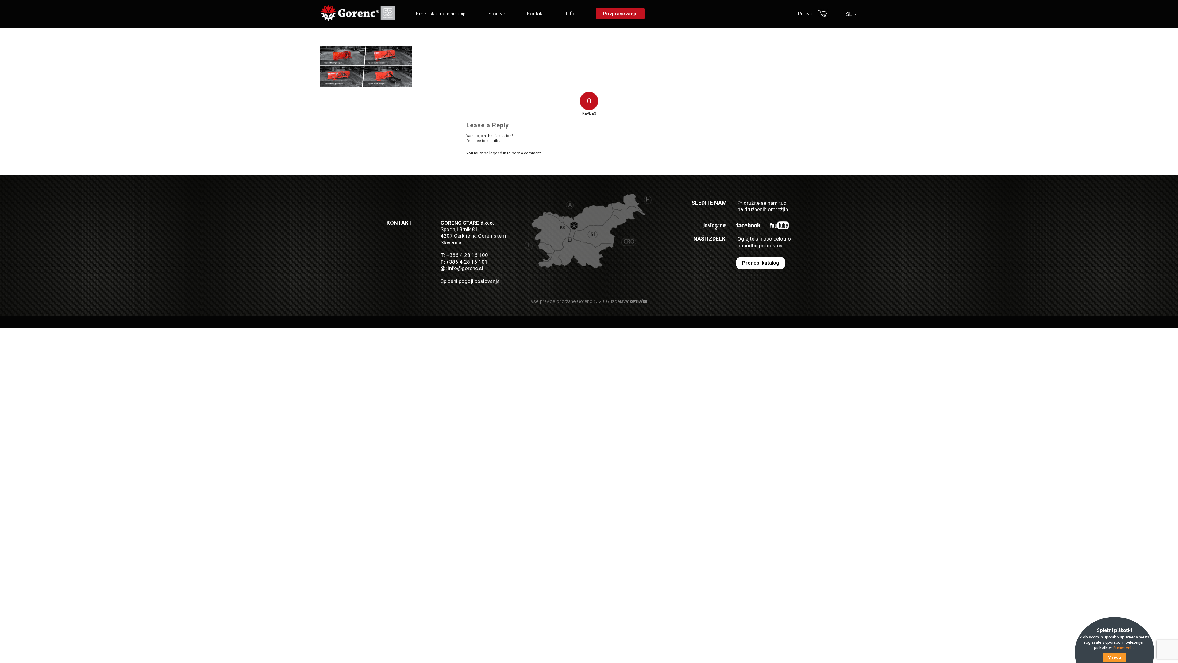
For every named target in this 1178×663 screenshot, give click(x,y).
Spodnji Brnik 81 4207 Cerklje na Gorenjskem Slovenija (473, 236)
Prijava (805, 14)
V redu (1114, 657)
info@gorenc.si (465, 268)
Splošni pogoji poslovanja (470, 281)
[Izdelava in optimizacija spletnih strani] (639, 301)
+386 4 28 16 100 (467, 255)
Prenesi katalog (760, 263)
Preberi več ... (1124, 648)
